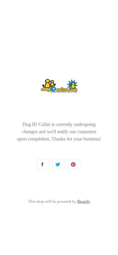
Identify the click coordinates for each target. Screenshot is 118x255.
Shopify (83, 201)
